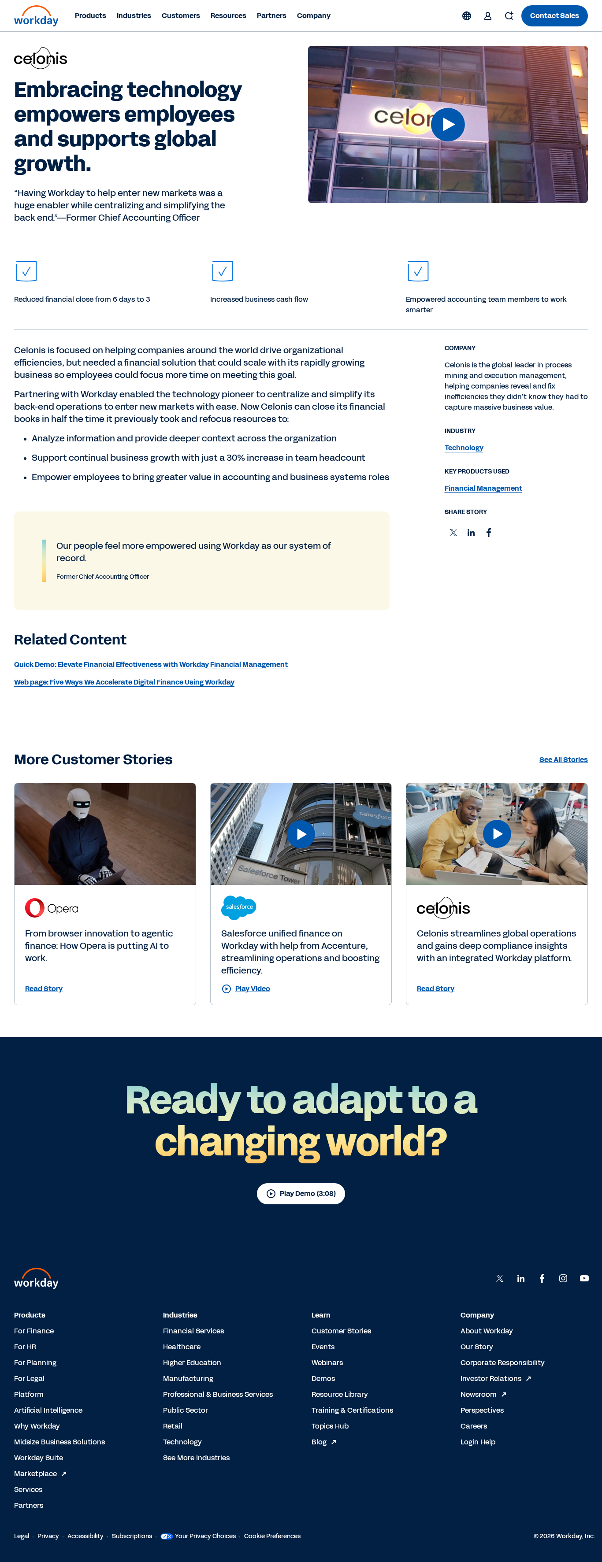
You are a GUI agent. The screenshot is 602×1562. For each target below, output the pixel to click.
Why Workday (37, 1426)
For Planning (35, 1363)
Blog (319, 1442)
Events (323, 1347)
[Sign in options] (487, 15)
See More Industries (196, 1458)
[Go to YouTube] (584, 1278)
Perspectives (482, 1410)
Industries (134, 16)
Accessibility (85, 1536)
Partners (271, 16)
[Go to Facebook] (542, 1278)
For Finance (34, 1331)
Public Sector (185, 1410)
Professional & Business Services (218, 1394)
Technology (182, 1442)
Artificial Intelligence (48, 1410)
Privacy (48, 1536)
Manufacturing (188, 1378)
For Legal (29, 1378)
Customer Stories (341, 1331)
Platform (29, 1394)
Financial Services (193, 1331)
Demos (323, 1378)
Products (90, 16)
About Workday (487, 1331)
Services (28, 1489)
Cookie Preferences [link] (272, 1536)
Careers (474, 1426)
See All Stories (563, 760)
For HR (25, 1347)
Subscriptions (132, 1536)
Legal (21, 1536)
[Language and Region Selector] (466, 15)
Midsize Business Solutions (59, 1442)
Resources (228, 16)
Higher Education (192, 1363)
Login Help (478, 1442)
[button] (448, 124)
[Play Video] (448, 124)
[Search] (509, 15)
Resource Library (340, 1394)
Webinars (327, 1363)
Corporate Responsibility (503, 1363)
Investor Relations (491, 1378)
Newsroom (479, 1394)
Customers (181, 16)
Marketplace (35, 1474)
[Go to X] (499, 1278)
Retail (172, 1426)
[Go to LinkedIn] (520, 1278)
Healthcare (182, 1347)
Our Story (477, 1347)
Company (314, 16)
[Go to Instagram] (563, 1278)
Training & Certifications (352, 1410)
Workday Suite (38, 1458)
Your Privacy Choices (205, 1536)
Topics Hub (330, 1426)
